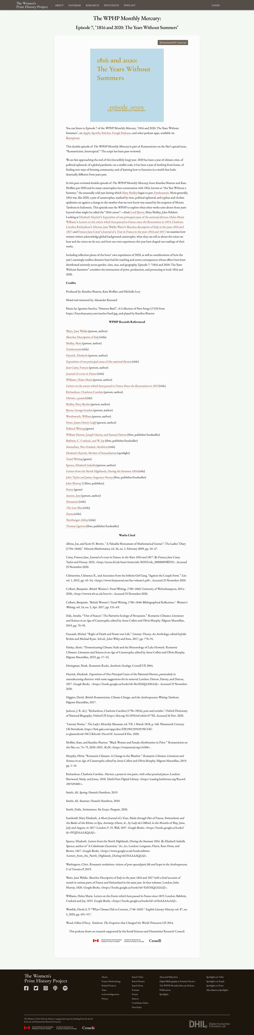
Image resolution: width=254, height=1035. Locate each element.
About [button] (59, 5)
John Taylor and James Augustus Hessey (89, 477)
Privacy (105, 998)
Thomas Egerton (76, 526)
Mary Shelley (129, 193)
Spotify (96, 133)
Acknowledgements (110, 994)
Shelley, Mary (74, 343)
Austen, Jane (73, 495)
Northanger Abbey (77, 520)
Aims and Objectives (168, 976)
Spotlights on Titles (215, 976)
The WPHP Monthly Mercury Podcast (176, 985)
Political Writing (75, 428)
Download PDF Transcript (174, 42)
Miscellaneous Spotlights (217, 989)
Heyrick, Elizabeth (77, 355)
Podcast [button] (129, 5)
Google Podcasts (121, 133)
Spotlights (163, 994)
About (104, 976)
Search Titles (137, 976)
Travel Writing (74, 459)
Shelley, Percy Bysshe (78, 404)
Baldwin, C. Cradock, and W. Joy (85, 441)
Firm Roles (137, 1007)
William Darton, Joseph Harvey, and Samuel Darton (96, 435)
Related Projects (109, 985)
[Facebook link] (26, 989)
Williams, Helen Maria (79, 380)
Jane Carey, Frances (77, 367)
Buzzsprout (73, 138)
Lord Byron (137, 212)
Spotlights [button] (111, 5)
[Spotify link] (65, 989)
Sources (135, 998)
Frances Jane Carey (89, 232)
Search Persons (138, 981)
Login (216, 5)
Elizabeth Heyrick (89, 217)
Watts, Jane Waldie (77, 331)
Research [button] (92, 5)
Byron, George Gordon (79, 410)
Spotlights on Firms (215, 985)
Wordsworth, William (78, 416)
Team (104, 989)
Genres (135, 994)
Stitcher (106, 133)
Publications (165, 989)
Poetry (69, 489)
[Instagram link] (46, 989)
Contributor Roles (140, 1002)
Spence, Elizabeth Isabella (81, 465)
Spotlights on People (215, 981)
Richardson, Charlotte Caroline (84, 392)
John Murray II (75, 483)
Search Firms (137, 985)
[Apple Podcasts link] (55, 989)
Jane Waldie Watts (113, 227)
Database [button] (74, 5)
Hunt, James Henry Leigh (81, 422)
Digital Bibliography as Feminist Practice (177, 981)
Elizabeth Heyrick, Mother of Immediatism (91, 453)
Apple (86, 133)
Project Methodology (111, 981)
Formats (135, 989)
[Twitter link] (36, 989)
